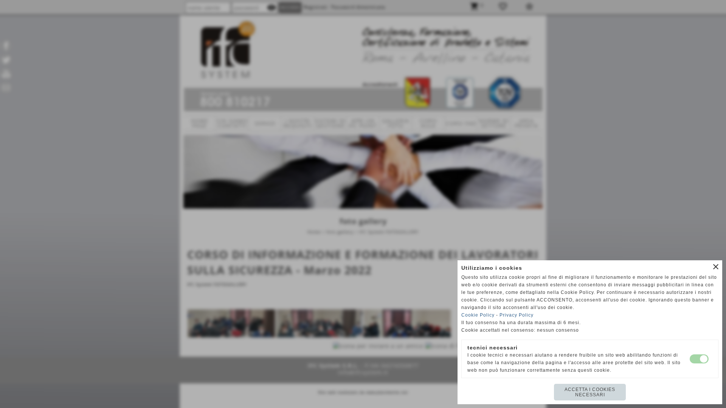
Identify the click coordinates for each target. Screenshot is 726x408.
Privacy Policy (517, 315)
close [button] (715, 266)
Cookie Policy (478, 315)
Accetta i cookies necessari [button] (590, 392)
